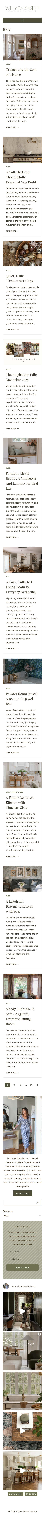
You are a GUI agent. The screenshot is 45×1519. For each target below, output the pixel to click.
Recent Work (17, 792)
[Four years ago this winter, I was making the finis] (22, 1351)
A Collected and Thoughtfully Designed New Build (21, 177)
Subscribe (22, 1267)
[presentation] (22, 47)
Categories (8, 1211)
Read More (12, 127)
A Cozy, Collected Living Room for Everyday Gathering (21, 587)
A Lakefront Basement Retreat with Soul (19, 906)
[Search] (38, 1203)
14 (31, 1085)
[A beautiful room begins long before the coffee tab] (22, 1431)
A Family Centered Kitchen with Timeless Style (20, 802)
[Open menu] (22, 20)
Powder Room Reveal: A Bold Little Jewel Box (22, 699)
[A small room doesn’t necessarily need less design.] (22, 1311)
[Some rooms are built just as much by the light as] (22, 1391)
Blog (8, 64)
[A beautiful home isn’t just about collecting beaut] (22, 1470)
